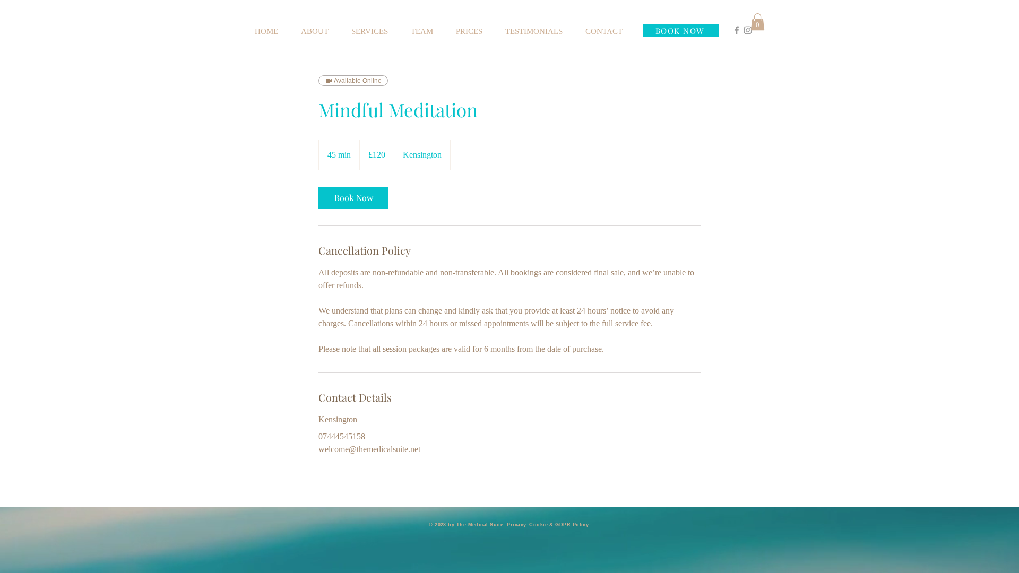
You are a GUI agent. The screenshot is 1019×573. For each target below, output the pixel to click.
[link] (353, 198)
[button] (757, 21)
